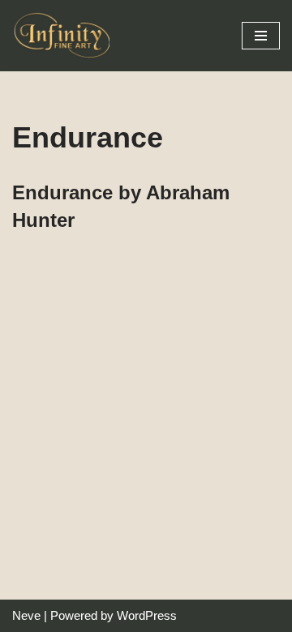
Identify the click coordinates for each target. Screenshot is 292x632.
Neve (26, 615)
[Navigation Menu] (261, 35)
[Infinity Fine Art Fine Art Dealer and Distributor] (65, 35)
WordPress (147, 615)
